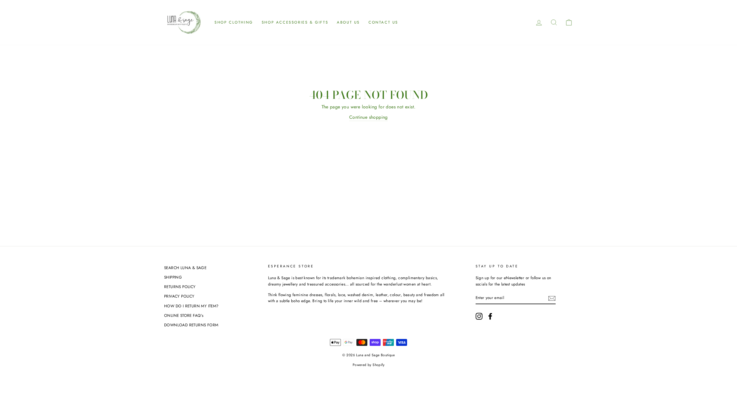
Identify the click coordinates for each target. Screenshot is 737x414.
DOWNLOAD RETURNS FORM (191, 325)
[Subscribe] (552, 298)
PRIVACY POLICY (179, 296)
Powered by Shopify (368, 364)
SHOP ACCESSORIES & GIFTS (295, 22)
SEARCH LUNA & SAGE (185, 268)
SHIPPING (173, 277)
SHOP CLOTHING (233, 22)
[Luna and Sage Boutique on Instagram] (479, 316)
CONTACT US (383, 22)
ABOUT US (348, 22)
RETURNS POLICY (180, 287)
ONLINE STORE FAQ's (183, 315)
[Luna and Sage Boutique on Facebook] (490, 316)
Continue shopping (368, 117)
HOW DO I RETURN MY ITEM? (191, 306)
